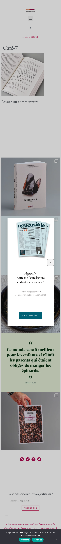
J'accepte (24, 540)
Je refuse (37, 540)
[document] (30, 272)
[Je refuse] (56, 539)
